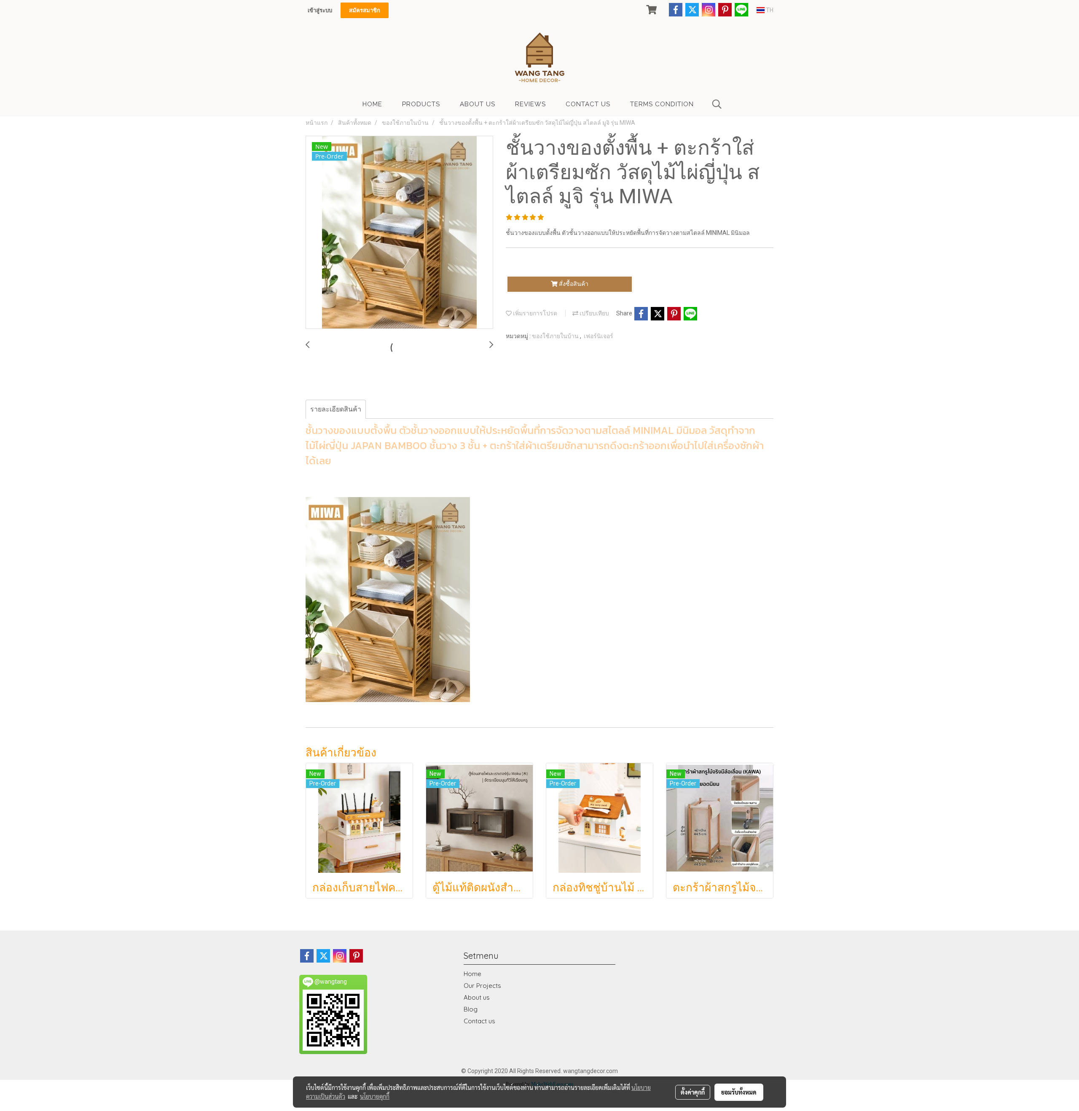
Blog (471, 1009)
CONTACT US (588, 104)
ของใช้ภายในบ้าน (556, 336)
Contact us (479, 1021)
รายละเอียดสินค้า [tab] (335, 409)
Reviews (530, 104)
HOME (372, 104)
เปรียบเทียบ (593, 313)
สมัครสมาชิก (364, 10)
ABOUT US (477, 104)
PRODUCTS (421, 104)
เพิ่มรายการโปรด (534, 313)
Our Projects (482, 986)
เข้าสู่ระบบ (320, 10)
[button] (717, 104)
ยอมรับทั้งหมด (739, 1092)
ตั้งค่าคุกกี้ (693, 1092)
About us (477, 997)
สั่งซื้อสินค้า (573, 283)
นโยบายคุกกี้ (374, 1096)
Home (472, 974)
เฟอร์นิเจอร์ (598, 336)
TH (769, 10)
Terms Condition (662, 104)
